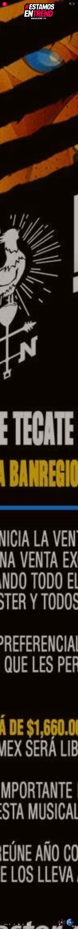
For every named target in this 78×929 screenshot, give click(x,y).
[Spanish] (75, 926)
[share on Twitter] (14, 924)
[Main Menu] (4, 4)
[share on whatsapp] (23, 924)
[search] (70, 4)
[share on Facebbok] (9, 924)
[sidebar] (74, 3)
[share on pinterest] (19, 924)
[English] (73, 926)
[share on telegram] (27, 924)
